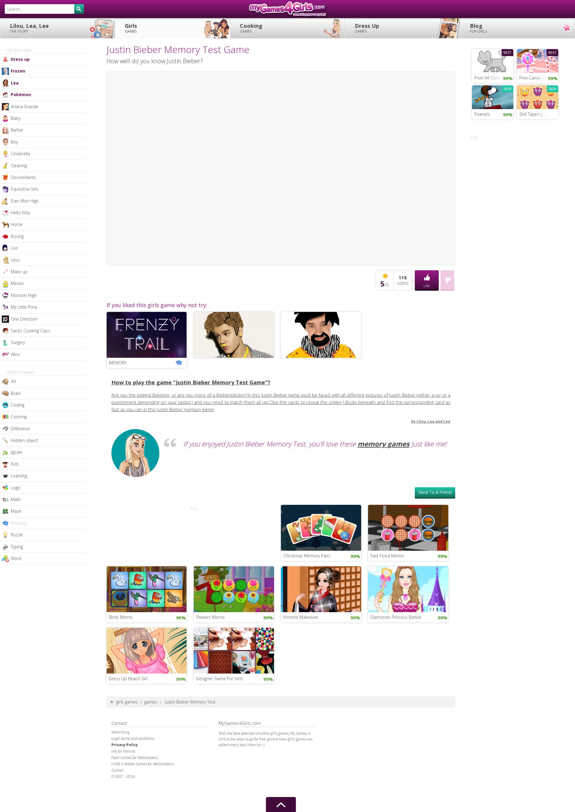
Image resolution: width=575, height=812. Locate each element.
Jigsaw (16, 452)
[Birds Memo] (147, 588)
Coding (17, 405)
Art (13, 381)
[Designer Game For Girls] (234, 650)
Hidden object (24, 440)
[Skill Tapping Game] (537, 96)
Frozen (18, 71)
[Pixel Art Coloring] (492, 60)
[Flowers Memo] (234, 588)
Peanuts (482, 114)
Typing (17, 547)
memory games (383, 444)
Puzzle (17, 535)
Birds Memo (121, 617)
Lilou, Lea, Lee (29, 28)
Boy (14, 142)
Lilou (15, 260)
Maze (16, 511)
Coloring (19, 416)
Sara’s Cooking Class (30, 330)
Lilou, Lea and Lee (433, 421)
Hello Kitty (20, 212)
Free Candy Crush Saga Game (538, 78)
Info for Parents (123, 751)
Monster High (24, 295)
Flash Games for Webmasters (134, 757)
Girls (131, 28)
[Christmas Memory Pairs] (321, 527)
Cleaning (19, 165)
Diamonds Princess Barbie (395, 617)
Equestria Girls (25, 189)
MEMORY (117, 363)
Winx (15, 354)
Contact (117, 770)
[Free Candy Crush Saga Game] (537, 60)
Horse (16, 224)
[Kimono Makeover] (321, 588)
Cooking (251, 28)
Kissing (17, 236)
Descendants (23, 177)
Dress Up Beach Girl (128, 678)
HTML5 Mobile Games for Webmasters (142, 763)
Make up (19, 271)
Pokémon (21, 94)
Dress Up (367, 28)
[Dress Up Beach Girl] (147, 650)
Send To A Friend (435, 492)
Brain (16, 393)
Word (16, 558)
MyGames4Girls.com (287, 9)
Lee (14, 248)
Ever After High (25, 201)
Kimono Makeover (300, 617)
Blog (478, 28)
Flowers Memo (210, 617)
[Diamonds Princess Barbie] (408, 588)
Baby (15, 118)
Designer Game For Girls (219, 678)
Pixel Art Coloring (490, 78)
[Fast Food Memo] (408, 527)
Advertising (120, 732)
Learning (19, 476)
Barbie (17, 130)
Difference (20, 428)
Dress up (20, 59)
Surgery (18, 342)
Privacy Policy (124, 744)
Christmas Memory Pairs (306, 556)
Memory (19, 523)
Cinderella (20, 153)
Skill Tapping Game (537, 114)
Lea (15, 83)
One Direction (24, 319)
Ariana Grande (24, 106)
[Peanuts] (492, 96)
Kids (15, 464)
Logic (16, 487)
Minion (17, 283)
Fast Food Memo (387, 556)
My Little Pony (24, 307)
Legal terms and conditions (132, 738)
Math (16, 499)
